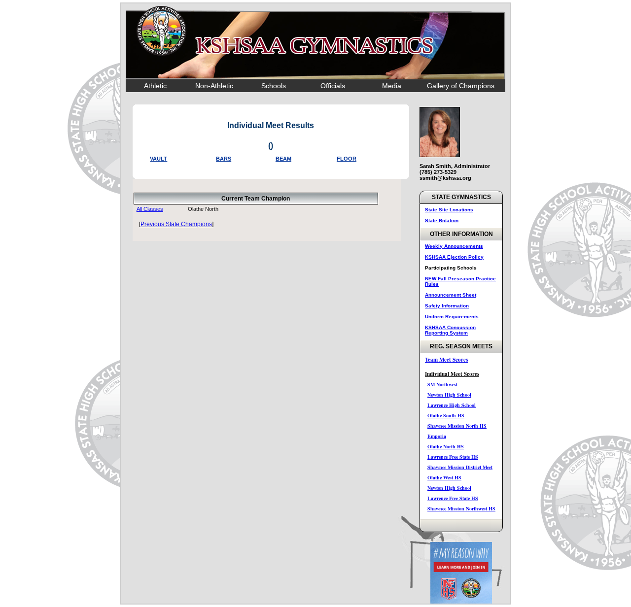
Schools (273, 86)
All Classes (150, 209)
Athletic (155, 86)
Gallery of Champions (460, 86)
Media (391, 86)
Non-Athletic (214, 86)
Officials (332, 86)
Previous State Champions (176, 224)
